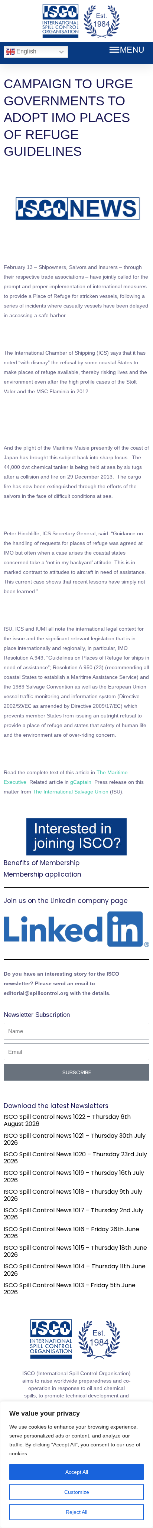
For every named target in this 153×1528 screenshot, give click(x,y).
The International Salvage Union (70, 792)
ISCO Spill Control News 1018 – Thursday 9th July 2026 (73, 1195)
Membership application (42, 874)
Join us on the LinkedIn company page (66, 900)
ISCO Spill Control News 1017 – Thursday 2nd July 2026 (73, 1214)
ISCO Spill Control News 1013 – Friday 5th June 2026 (70, 1289)
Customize (76, 1492)
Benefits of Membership (41, 862)
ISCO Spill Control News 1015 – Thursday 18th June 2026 (75, 1251)
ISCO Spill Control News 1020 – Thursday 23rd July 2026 (75, 1158)
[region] (76, 1464)
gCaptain (80, 782)
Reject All (76, 1512)
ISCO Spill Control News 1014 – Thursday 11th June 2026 (75, 1270)
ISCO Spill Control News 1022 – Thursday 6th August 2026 (67, 1120)
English (25, 51)
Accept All (76, 1472)
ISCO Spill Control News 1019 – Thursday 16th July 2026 (74, 1176)
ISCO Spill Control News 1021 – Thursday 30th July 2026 (75, 1139)
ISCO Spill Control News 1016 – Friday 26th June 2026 (71, 1233)
